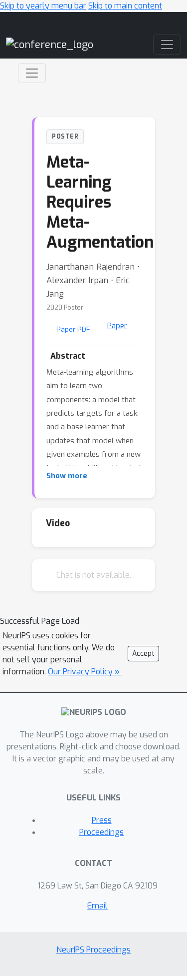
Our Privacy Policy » (85, 671)
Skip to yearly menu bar (43, 6)
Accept (143, 653)
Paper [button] (117, 326)
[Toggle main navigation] (167, 45)
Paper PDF (73, 329)
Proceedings (101, 832)
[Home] (49, 44)
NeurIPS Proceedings (93, 949)
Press (102, 820)
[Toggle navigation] (32, 73)
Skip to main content (125, 6)
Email (97, 905)
